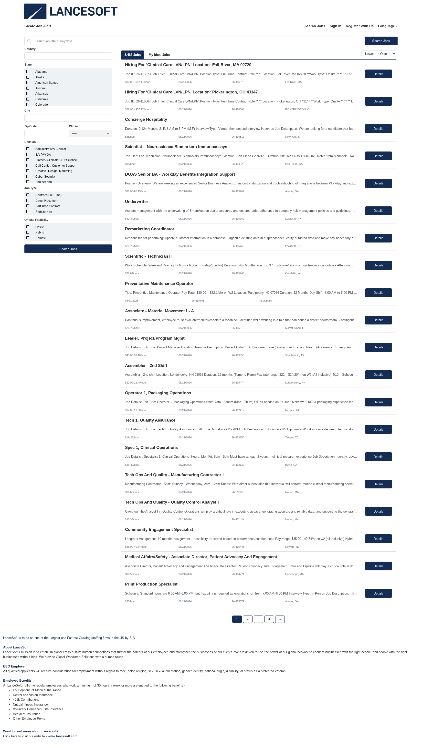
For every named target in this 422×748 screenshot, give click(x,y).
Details (378, 74)
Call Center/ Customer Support (55, 165)
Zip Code (30, 126)
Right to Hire (43, 211)
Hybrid (39, 232)
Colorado (41, 104)
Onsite (39, 227)
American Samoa (46, 82)
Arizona (40, 88)
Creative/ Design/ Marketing (53, 171)
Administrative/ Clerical (50, 149)
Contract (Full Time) (48, 195)
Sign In (335, 26)
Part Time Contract (47, 206)
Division (30, 142)
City (27, 110)
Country (30, 49)
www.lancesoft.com (62, 736)
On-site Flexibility (36, 220)
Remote (40, 238)
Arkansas (41, 93)
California (41, 99)
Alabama (41, 71)
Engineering (43, 182)
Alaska (39, 77)
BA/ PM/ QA (43, 154)
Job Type (30, 188)
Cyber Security (45, 176)
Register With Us (360, 26)
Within (73, 126)
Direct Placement (46, 200)
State (28, 64)
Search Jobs (315, 26)
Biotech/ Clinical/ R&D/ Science (56, 160)
